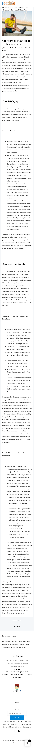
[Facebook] (15, 731)
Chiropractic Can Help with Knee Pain (15, 48)
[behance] (19, 731)
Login (10, 672)
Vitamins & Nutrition (17, 666)
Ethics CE (23, 674)
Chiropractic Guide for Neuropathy (17, 663)
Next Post (17, 626)
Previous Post (16, 621)
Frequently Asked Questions (11, 674)
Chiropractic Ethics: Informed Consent (17, 660)
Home (7, 672)
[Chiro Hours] (8, 3)
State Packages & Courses (21, 672)
